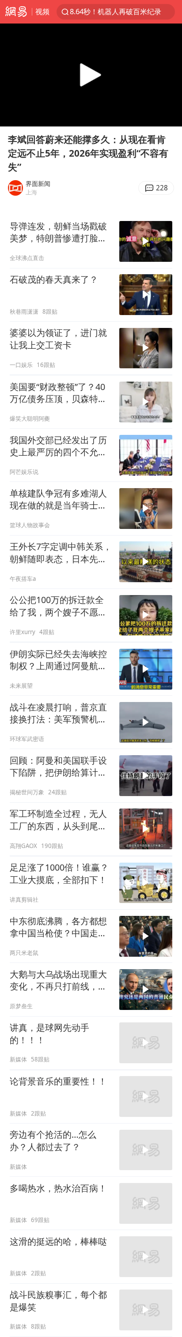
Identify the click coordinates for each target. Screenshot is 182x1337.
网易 (16, 12)
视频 (42, 11)
